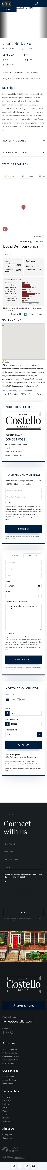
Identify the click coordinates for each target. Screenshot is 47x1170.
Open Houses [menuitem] (8, 1063)
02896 (23, 394)
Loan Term (10, 694)
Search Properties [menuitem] (9, 1049)
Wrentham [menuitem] (6, 1121)
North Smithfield (11, 394)
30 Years (12, 700)
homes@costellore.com (17, 1021)
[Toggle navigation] (43, 4)
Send (23, 912)
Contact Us (9, 455)
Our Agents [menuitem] (7, 1134)
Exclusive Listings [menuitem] (9, 1053)
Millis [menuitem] (4, 1114)
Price (7, 708)
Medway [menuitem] (5, 1111)
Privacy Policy (36, 667)
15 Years (23, 700)
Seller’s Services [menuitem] (9, 1080)
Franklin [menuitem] (5, 1107)
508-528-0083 (15, 439)
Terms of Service (12, 670)
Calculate (23, 745)
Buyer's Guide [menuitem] (8, 1076)
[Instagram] (11, 1032)
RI (19, 390)
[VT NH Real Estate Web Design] (23, 1150)
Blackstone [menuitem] (6, 1100)
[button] (4, 22)
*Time (7, 592)
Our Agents (18, 455)
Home (4, 390)
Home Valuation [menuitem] (9, 1083)
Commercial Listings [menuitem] (10, 1056)
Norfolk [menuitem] (5, 1118)
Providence (27, 390)
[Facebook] (3, 1032)
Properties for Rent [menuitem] (10, 1060)
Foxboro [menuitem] (5, 1104)
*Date (7, 581)
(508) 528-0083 (25, 1005)
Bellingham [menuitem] (7, 1097)
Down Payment (12, 719)
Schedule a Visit (32, 555)
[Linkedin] (7, 1032)
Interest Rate (11, 730)
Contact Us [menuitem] (7, 1138)
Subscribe (23, 529)
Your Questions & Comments (16, 602)
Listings (12, 390)
